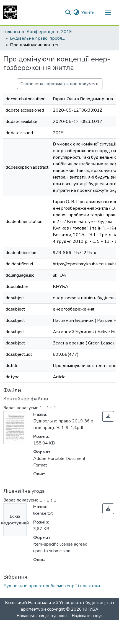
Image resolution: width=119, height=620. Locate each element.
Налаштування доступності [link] (42, 615)
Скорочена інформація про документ (59, 84)
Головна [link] (11, 32)
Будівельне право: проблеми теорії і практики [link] (37, 38)
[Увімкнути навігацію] (108, 12)
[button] (10, 12)
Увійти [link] (88, 12)
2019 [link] (66, 32)
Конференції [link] (40, 32)
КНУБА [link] (91, 609)
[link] (108, 416)
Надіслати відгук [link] (87, 615)
